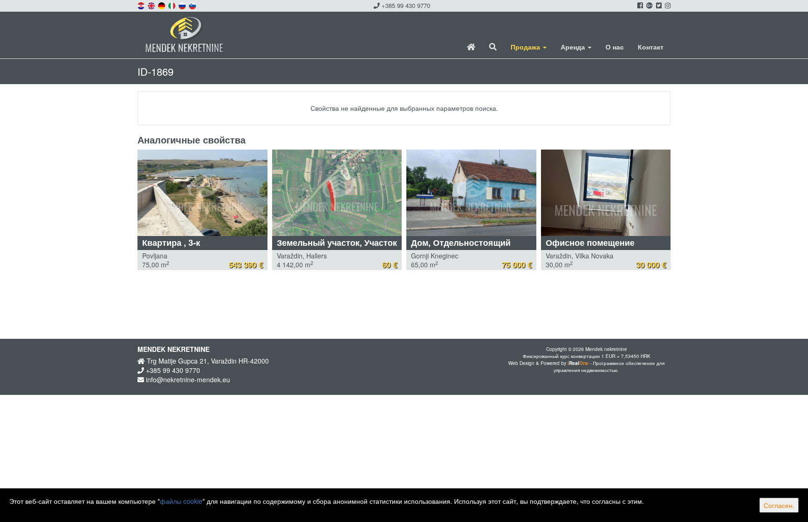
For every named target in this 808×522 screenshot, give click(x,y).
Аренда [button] (574, 46)
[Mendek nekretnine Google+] (649, 5)
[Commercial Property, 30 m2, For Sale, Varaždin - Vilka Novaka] (606, 193)
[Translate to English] (152, 4)
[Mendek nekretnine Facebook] (639, 5)
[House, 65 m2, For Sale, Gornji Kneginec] (471, 193)
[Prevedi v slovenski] (193, 4)
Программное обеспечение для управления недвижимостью (609, 366)
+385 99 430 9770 (405, 5)
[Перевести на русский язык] (183, 4)
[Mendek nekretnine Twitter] (658, 5)
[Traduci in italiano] (172, 4)
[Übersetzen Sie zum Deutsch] (162, 4)
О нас (615, 46)
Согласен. (779, 505)
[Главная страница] (471, 46)
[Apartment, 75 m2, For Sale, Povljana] (202, 193)
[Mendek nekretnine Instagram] (667, 5)
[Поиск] (493, 46)
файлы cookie (181, 501)
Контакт (651, 46)
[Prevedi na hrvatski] (141, 4)
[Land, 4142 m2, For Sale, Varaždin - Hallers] (337, 193)
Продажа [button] (526, 46)
